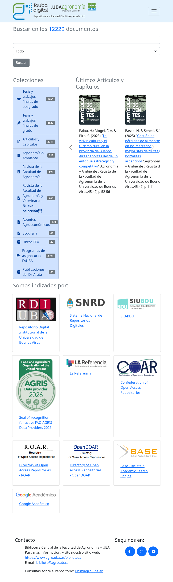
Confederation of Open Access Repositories (134, 387)
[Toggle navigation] (154, 11)
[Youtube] (153, 551)
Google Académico (34, 503)
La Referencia (80, 373)
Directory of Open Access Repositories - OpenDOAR (85, 470)
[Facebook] (130, 551)
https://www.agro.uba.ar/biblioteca (53, 557)
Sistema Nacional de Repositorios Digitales (86, 320)
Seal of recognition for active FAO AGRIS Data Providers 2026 (35, 422)
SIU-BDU (127, 316)
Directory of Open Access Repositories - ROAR (35, 470)
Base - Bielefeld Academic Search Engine (134, 471)
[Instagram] (142, 551)
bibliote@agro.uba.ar (53, 562)
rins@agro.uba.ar (89, 571)
